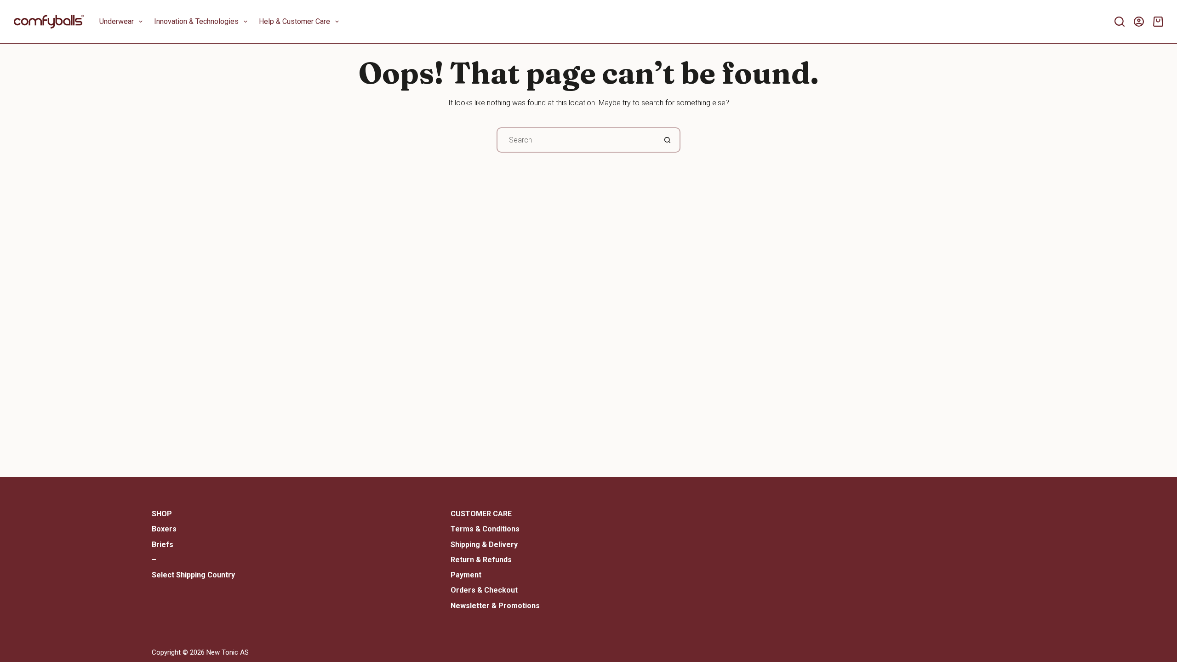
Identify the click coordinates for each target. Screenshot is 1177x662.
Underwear (116, 21)
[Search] (1119, 22)
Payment (466, 575)
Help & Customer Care (294, 21)
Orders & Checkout (484, 590)
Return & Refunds (481, 559)
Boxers (164, 529)
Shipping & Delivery (484, 544)
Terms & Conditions (485, 529)
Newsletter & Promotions (495, 605)
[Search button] (667, 140)
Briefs (162, 544)
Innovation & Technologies (196, 21)
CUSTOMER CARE (481, 513)
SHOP (162, 513)
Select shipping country (193, 575)
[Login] (1139, 22)
